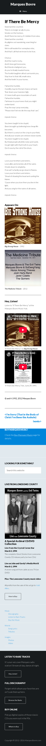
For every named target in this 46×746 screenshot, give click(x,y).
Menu (25, 11)
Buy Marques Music (23, 435)
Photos (11, 640)
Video (10, 643)
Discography (13, 614)
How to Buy (13, 596)
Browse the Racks (15, 700)
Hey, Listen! (13, 674)
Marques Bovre (23, 4)
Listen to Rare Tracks (16, 617)
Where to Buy (14, 727)
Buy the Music (14, 620)
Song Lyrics (12, 628)
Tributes (11, 631)
